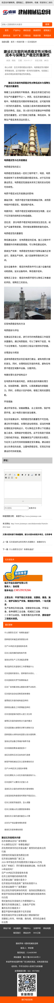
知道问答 (37, 36)
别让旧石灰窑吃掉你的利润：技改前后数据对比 (24, 890)
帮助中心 (27, 928)
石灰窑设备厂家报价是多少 (14, 880)
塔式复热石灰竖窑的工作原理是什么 (19, 667)
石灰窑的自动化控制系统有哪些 (17, 694)
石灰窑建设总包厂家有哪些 (14, 841)
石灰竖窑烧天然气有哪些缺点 (16, 680)
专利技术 (47, 36)
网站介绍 (7, 928)
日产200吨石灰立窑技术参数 (15, 768)
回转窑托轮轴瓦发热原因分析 (16, 639)
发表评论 (32, 508)
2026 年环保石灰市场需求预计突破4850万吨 (22, 862)
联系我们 (17, 933)
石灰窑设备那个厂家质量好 (14, 887)
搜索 (47, 24)
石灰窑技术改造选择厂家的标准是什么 (19, 883)
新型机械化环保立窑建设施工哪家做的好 (20, 915)
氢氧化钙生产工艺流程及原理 (16, 660)
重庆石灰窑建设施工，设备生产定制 (18, 904)
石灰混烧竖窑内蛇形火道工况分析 (18, 714)
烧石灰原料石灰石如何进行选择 (17, 755)
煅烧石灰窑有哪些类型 (13, 830)
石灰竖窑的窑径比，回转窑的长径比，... (20, 673)
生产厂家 (17, 36)
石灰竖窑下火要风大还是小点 (16, 782)
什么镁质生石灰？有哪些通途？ (22, 549)
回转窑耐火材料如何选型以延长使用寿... (20, 735)
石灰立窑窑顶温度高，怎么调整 (17, 802)
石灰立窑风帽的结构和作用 (15, 653)
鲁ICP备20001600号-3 (31, 957)
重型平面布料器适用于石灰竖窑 (16, 911)
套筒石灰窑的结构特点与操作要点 (18, 721)
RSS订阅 (36, 933)
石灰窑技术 (32, 42)
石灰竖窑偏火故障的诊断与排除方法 (19, 728)
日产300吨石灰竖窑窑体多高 (15, 646)
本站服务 (17, 928)
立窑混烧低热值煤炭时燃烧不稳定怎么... (20, 796)
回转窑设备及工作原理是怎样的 (17, 707)
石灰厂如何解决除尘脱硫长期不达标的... (20, 687)
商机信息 (27, 30)
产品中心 (17, 30)
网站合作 (27, 933)
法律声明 (37, 928)
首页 (7, 30)
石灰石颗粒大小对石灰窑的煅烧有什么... (20, 775)
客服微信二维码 (46, 3)
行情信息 (27, 36)
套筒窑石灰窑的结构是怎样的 (16, 701)
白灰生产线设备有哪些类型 (15, 823)
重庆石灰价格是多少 (11, 908)
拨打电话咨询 (27, 1000)
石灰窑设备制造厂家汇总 (13, 859)
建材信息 (6, 36)
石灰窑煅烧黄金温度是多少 (15, 748)
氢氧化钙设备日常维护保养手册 (17, 741)
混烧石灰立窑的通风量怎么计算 (17, 816)
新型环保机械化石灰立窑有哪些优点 (19, 762)
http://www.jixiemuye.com (31, 516)
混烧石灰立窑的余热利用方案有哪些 (19, 789)
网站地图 (47, 928)
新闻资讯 (37, 30)
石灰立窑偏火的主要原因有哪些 (17, 809)
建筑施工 (47, 30)
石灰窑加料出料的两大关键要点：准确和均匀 (27, 542)
